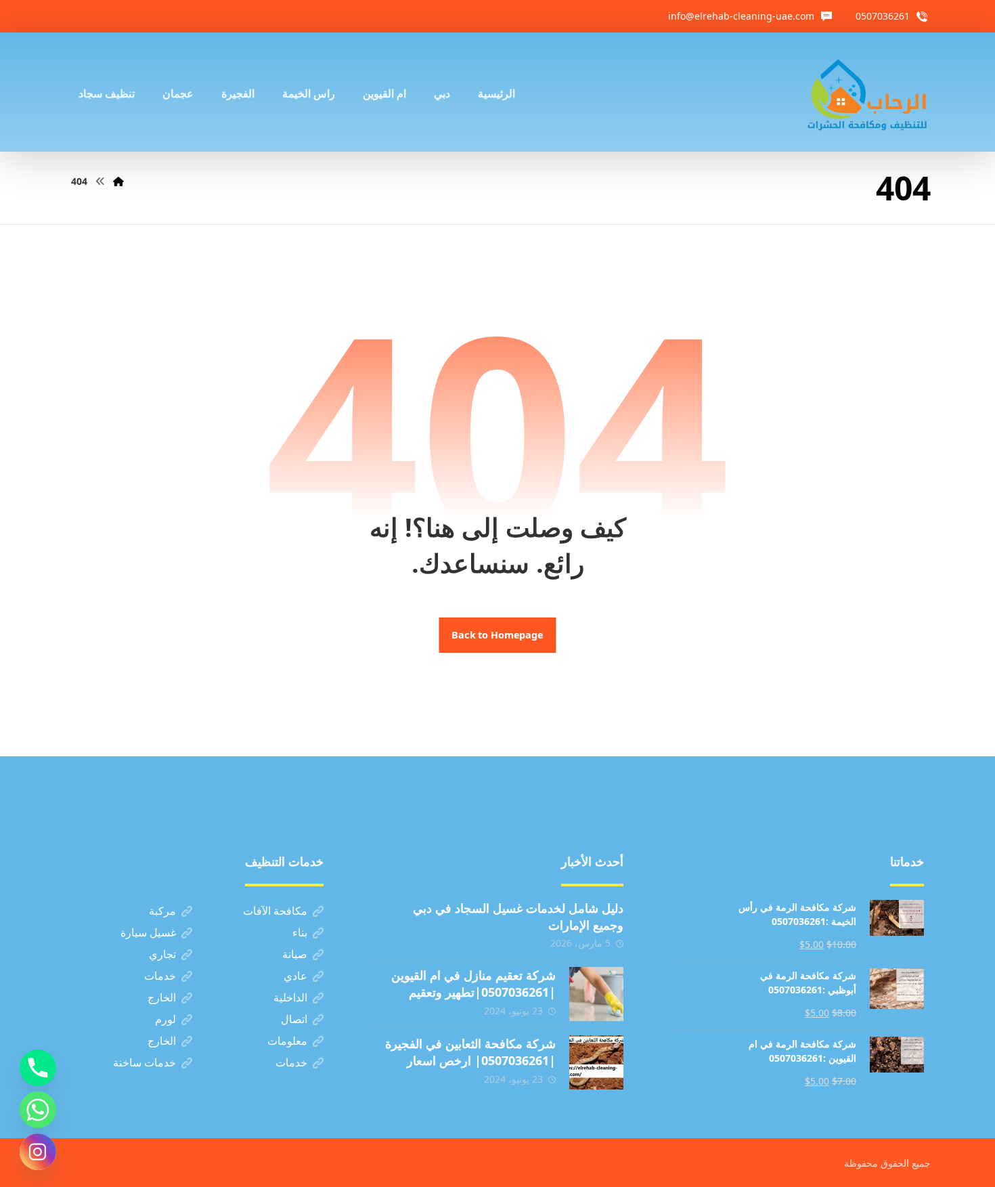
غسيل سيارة (148, 932)
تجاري (162, 954)
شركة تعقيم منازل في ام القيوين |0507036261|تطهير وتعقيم (473, 983)
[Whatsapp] (38, 1110)
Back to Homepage (498, 635)
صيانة (294, 954)
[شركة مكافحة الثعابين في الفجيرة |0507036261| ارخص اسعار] (596, 1062)
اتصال (294, 1019)
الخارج (162, 997)
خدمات (160, 975)
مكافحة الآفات (275, 910)
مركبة (162, 910)
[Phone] (38, 1068)
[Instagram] (38, 1152)
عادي (295, 975)
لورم (165, 1019)
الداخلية (290, 997)
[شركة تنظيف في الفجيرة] (868, 92)
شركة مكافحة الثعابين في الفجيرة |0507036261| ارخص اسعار (470, 1052)
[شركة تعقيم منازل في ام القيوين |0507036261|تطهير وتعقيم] (596, 994)
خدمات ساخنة (144, 1062)
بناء (299, 932)
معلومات (287, 1040)
